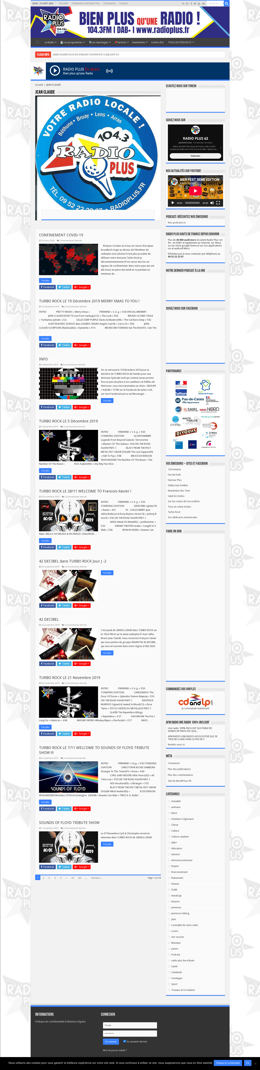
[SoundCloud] (203, 3)
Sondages (176, 978)
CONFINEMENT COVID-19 (61, 235)
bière (174, 813)
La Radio (49, 42)
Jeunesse (176, 907)
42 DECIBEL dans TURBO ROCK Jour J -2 (72, 561)
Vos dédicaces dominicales (182, 517)
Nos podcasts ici (177, 222)
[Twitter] (195, 3)
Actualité (63, 3)
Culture (175, 830)
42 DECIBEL (49, 619)
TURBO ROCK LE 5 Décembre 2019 (68, 421)
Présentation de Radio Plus (86, 3)
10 (72, 877)
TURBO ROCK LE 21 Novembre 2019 (69, 677)
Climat (174, 824)
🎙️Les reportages (98, 42)
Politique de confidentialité (228, 1063)
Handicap (176, 895)
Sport (174, 984)
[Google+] (187, 3)
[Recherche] (227, 3)
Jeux (173, 919)
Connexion (174, 763)
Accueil (37, 42)
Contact (123, 3)
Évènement (177, 877)
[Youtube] (198, 3)
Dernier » (96, 877)
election (175, 854)
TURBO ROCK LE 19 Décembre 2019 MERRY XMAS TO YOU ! (89, 301)
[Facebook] (191, 3)
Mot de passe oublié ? (115, 1050)
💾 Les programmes (71, 42)
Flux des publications (179, 769)
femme (175, 883)
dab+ (174, 842)
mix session (177, 936)
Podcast (175, 954)
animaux (176, 807)
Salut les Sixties (176, 496)
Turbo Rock (174, 512)
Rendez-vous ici (176, 744)
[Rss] (183, 3)
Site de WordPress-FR (179, 780)
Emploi (175, 866)
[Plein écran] (218, 203)
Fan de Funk (174, 474)
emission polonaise (181, 860)
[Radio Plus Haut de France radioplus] (130, 22)
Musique (176, 942)
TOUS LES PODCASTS (179, 42)
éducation (176, 848)
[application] (195, 191)
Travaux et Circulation (183, 990)
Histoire (175, 901)
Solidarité (176, 972)
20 (79, 877)
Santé (174, 966)
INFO (43, 359)
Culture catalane (180, 836)
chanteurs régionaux (182, 818)
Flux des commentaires (180, 775)
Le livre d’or (157, 42)
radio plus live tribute (182, 960)
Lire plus (45, 280)
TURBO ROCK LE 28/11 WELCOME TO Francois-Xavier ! (85, 491)
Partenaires (110, 3)
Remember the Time (179, 490)
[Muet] (212, 203)
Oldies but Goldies (178, 485)
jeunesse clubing (180, 913)
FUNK (174, 889)
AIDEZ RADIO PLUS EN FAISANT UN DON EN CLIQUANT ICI (86, 54)
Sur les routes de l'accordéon (184, 501)
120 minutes (174, 469)
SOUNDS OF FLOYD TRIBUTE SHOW (69, 822)
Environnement (179, 872)
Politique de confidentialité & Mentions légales (60, 1021)
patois (174, 948)
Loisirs (174, 931)
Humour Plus (175, 480)
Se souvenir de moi (136, 1041)
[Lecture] (173, 203)
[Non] (255, 1063)
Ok (247, 1063)
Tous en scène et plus (179, 506)
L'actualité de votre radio (184, 925)
